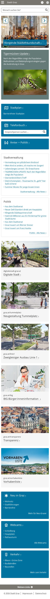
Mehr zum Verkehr (38, 572)
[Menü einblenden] (2, 2)
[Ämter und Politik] (6, 142)
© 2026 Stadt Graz (12, 593)
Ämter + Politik (19, 142)
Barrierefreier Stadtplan (13, 113)
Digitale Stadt (11, 274)
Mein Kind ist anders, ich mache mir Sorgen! (24, 165)
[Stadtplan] (6, 107)
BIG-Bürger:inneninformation (21, 399)
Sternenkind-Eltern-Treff (15, 177)
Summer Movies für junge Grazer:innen (22, 187)
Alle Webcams (40, 542)
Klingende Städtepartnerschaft (18, 212)
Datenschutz (40, 593)
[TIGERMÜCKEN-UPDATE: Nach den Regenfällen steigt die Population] (25, 82)
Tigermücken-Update (16, 53)
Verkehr (15, 554)
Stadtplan (16, 107)
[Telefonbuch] (6, 125)
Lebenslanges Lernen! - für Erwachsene (22, 168)
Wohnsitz (9, 501)
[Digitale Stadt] (25, 254)
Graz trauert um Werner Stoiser (19, 225)
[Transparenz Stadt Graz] (25, 419)
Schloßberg (10, 531)
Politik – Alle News (37, 233)
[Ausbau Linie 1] (25, 336)
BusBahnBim (10, 563)
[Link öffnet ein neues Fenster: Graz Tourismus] (42, 2)
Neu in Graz (17, 495)
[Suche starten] (46, 10)
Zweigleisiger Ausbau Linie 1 (20, 357)
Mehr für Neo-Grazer (37, 513)
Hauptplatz (10, 534)
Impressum (27, 593)
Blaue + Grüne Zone (13, 560)
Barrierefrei (10, 507)
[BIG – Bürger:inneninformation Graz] (25, 378)
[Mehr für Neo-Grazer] (6, 495)
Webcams (16, 525)
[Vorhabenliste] (25, 461)
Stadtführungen (12, 504)
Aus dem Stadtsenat (14, 206)
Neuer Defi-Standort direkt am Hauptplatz (23, 209)
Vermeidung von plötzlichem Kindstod (22, 162)
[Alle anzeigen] (6, 525)
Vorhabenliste (12, 481)
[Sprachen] (47, 2)
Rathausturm (11, 537)
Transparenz (11, 440)
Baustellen (9, 566)
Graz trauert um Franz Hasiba (18, 228)
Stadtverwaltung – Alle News (32, 191)
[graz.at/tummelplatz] (25, 295)
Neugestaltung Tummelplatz (20, 316)
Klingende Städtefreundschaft (22, 43)
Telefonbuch (18, 125)
